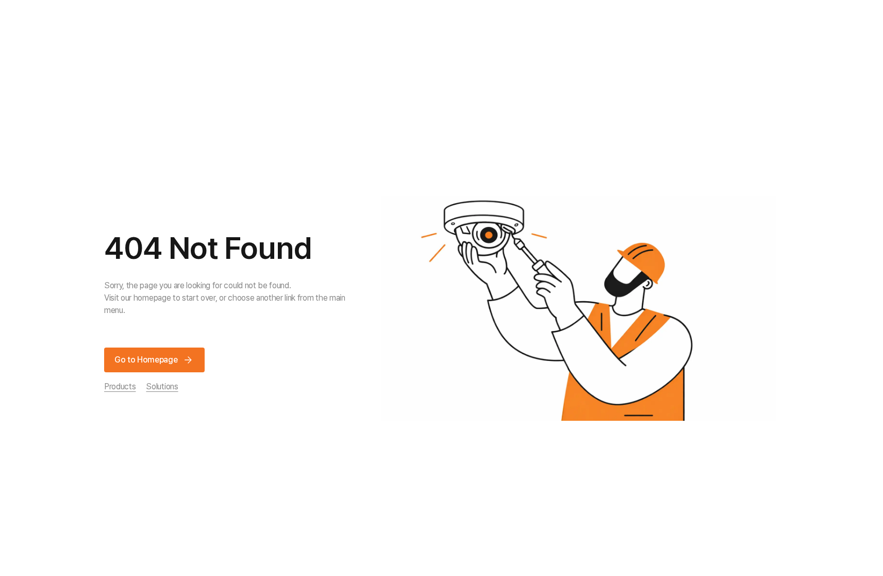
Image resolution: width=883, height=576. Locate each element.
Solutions (162, 386)
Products (120, 386)
